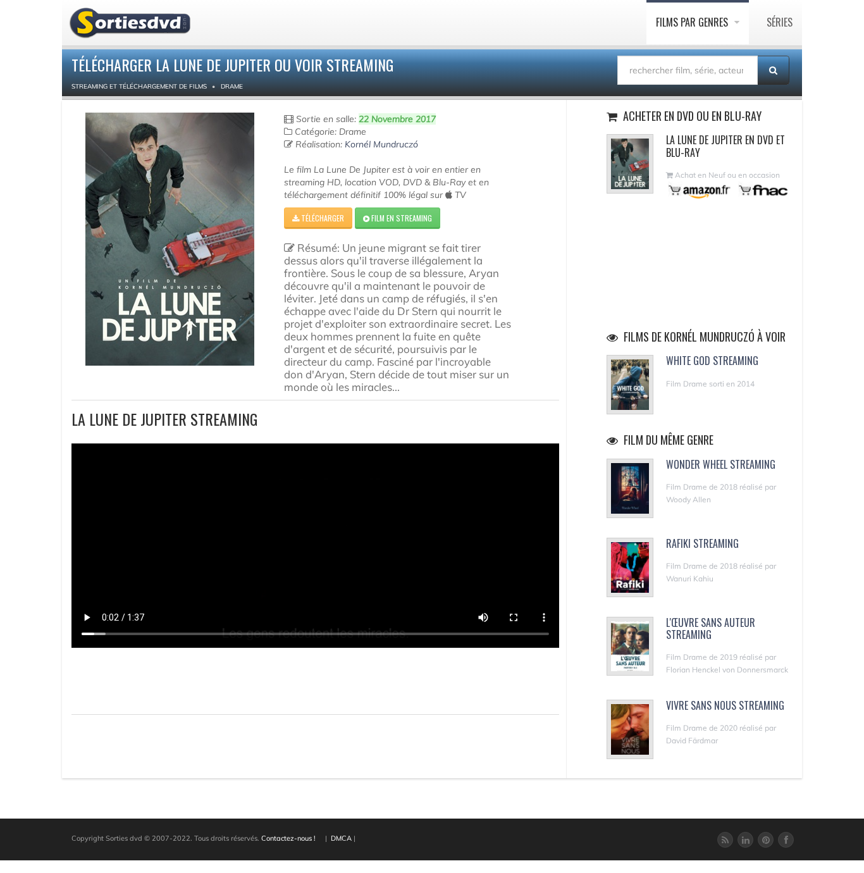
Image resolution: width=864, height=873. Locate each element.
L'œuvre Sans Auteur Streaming (710, 628)
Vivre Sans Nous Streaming (725, 705)
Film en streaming (400, 218)
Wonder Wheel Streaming (720, 464)
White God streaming (712, 360)
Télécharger (321, 218)
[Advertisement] (145, 679)
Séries (780, 22)
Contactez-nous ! (288, 838)
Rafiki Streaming (702, 543)
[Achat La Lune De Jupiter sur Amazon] (700, 190)
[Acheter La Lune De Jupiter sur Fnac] (762, 190)
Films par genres (693, 22)
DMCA (341, 838)
